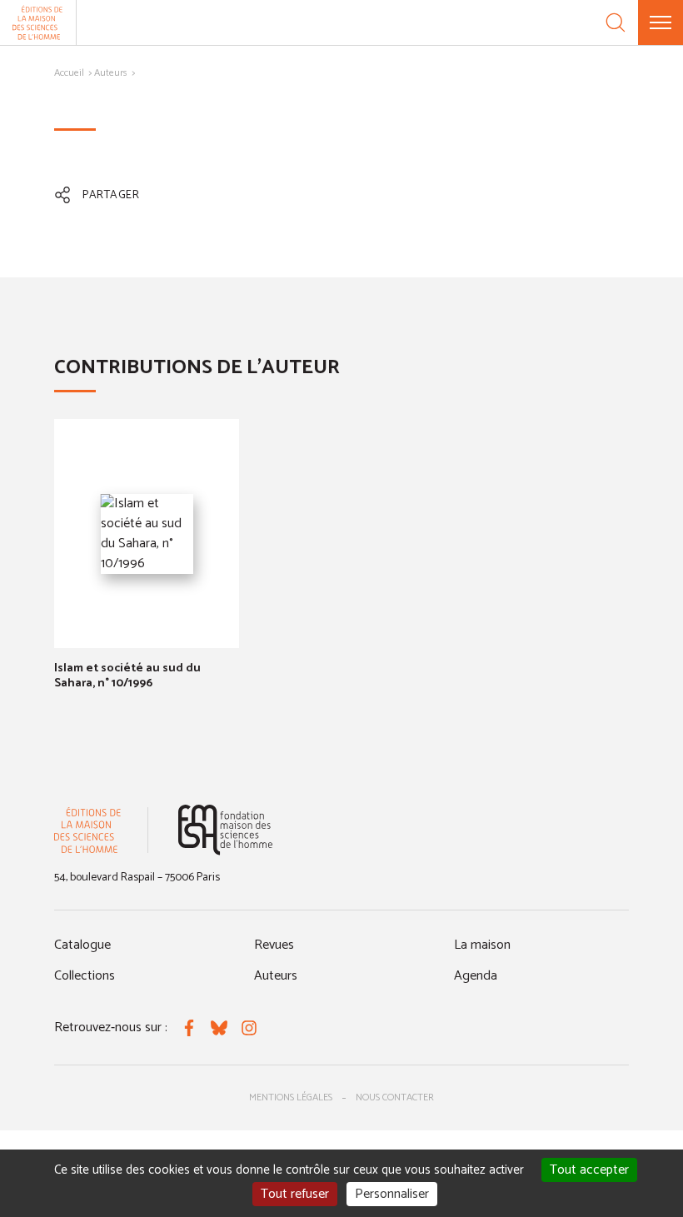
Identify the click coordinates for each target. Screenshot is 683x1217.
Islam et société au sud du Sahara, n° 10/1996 (127, 676)
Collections (84, 976)
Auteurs (110, 73)
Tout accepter (589, 1170)
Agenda (475, 976)
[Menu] (660, 22)
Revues (274, 945)
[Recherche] (615, 22)
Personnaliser (392, 1194)
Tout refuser (295, 1194)
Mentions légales (290, 1097)
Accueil (69, 73)
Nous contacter (395, 1097)
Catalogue (82, 945)
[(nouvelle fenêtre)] (225, 830)
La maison (482, 945)
